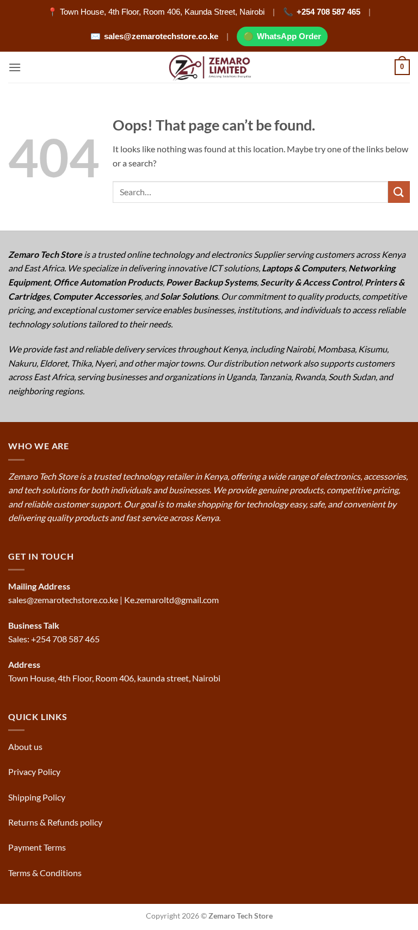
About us (26, 746)
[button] (14, 67)
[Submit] (399, 191)
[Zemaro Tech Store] (209, 67)
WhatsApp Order (289, 36)
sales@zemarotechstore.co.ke (161, 36)
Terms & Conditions (45, 872)
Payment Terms (37, 847)
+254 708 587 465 (328, 11)
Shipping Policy (37, 797)
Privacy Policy (34, 771)
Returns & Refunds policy (55, 822)
